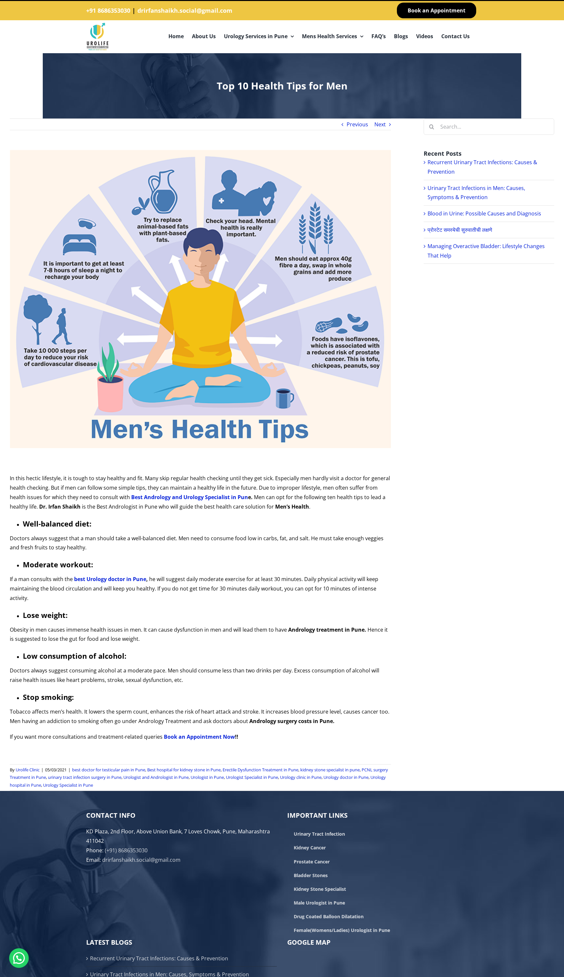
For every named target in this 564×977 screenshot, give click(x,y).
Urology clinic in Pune (300, 777)
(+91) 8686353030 (126, 850)
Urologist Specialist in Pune (252, 777)
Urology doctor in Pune (345, 777)
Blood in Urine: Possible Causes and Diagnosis (484, 213)
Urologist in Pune (207, 777)
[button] (19, 958)
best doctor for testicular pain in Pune (108, 770)
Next (380, 124)
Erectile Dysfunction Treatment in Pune (260, 770)
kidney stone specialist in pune (330, 770)
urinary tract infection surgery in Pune (84, 777)
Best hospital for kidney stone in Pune (184, 770)
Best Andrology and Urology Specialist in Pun (189, 497)
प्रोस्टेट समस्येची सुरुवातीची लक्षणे (460, 229)
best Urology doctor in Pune (110, 579)
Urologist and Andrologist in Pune (156, 777)
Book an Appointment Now (199, 736)
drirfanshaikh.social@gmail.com (184, 10)
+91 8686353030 (108, 10)
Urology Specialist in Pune (68, 785)
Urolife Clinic (27, 770)
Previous (357, 124)
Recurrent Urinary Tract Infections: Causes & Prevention (159, 958)
